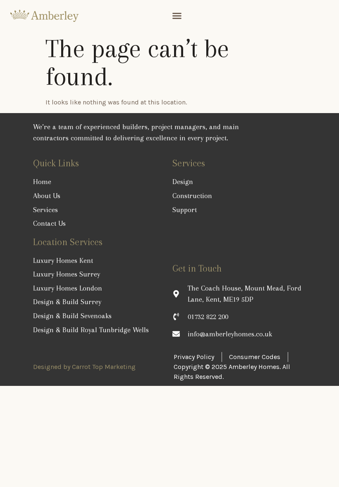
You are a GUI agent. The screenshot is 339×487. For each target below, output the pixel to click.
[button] (177, 15)
